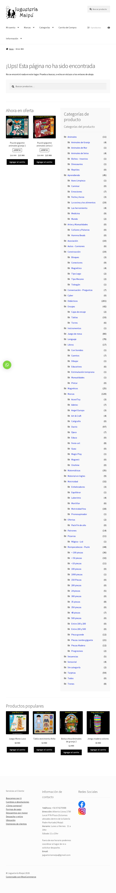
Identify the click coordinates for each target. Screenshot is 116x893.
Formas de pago (13, 809)
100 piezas (76, 568)
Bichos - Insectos (79, 158)
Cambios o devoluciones (17, 801)
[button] (7, 365)
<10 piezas (76, 563)
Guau (73, 448)
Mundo (74, 218)
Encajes (71, 306)
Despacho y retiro (14, 816)
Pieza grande (77, 634)
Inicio (11, 49)
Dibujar (74, 361)
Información (12, 38)
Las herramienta (79, 208)
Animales (72, 136)
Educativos (76, 366)
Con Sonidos (77, 350)
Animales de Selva (80, 153)
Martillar (75, 503)
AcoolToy (75, 399)
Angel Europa (77, 410)
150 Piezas (76, 579)
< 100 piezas (77, 552)
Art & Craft (76, 415)
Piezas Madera (78, 645)
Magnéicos (73, 388)
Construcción (74, 251)
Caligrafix (76, 421)
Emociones (76, 191)
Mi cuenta (10, 27)
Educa (74, 437)
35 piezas (75, 601)
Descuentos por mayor (17, 812)
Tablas (74, 317)
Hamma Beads (78, 235)
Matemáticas (74, 470)
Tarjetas (72, 672)
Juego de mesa (75, 333)
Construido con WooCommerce (21, 876)
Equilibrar (76, 492)
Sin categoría (74, 667)
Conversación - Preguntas (80, 290)
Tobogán (75, 284)
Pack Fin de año (78, 525)
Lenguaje (72, 339)
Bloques (75, 257)
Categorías (44, 27)
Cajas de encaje (78, 311)
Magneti (75, 459)
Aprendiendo (74, 175)
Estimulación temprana (82, 372)
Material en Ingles (76, 476)
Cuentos (75, 355)
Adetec (74, 404)
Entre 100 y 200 (78, 623)
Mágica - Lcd (77, 541)
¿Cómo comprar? (14, 805)
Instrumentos (74, 328)
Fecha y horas (77, 197)
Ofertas (71, 519)
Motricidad (73, 481)
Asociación (73, 240)
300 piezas (76, 596)
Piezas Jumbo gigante (82, 640)
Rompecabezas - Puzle (79, 547)
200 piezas (76, 585)
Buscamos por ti (14, 798)
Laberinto (76, 497)
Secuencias (73, 656)
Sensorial (72, 661)
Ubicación (10, 820)
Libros (71, 344)
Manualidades (77, 377)
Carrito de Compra (67, 27)
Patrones (72, 530)
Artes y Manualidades (78, 224)
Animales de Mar (79, 147)
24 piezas (75, 590)
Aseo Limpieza (78, 180)
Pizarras (72, 536)
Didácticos (73, 301)
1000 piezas (76, 574)
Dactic (74, 426)
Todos (71, 678)
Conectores (76, 262)
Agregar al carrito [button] (17, 162)
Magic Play (76, 454)
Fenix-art (75, 443)
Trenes (71, 683)
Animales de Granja (80, 142)
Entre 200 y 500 (78, 629)
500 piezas (76, 618)
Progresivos (77, 651)
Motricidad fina (78, 508)
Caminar (75, 186)
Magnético (76, 268)
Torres (74, 322)
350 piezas (76, 607)
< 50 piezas (76, 558)
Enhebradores (78, 486)
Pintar (74, 383)
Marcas (27, 27)
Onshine (75, 465)
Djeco (74, 432)
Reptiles (75, 169)
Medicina (75, 213)
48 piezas (75, 612)
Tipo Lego (76, 273)
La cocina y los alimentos (83, 202)
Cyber (70, 295)
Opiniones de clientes (16, 823)
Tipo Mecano (77, 279)
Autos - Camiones (76, 246)
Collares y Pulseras (80, 229)
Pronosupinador (79, 514)
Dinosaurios (77, 164)
